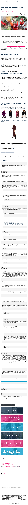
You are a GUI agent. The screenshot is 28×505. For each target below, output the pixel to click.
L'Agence (2, 107)
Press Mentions (4, 474)
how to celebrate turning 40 (6, 463)
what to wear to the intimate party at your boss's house (14, 48)
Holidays (9, 11)
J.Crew (5, 107)
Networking (12, 11)
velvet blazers (7, 106)
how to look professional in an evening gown (13, 47)
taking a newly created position (7, 464)
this (23, 64)
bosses (13, 151)
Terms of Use (3, 489)
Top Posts (3, 475)
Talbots (8, 107)
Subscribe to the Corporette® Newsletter (7, 476)
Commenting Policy (4, 488)
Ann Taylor (12, 107)
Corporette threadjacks (10, 466)
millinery (21, 396)
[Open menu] (26, 1)
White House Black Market (17, 108)
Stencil (13, 148)
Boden (25, 106)
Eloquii (25, 108)
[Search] (26, 402)
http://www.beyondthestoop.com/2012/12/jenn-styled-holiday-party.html (10, 282)
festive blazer (3, 71)
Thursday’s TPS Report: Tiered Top (6, 156)
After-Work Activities (4, 11)
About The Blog (4, 473)
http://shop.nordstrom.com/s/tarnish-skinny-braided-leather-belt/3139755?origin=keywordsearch (15, 224)
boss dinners (3, 151)
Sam (1, 388)
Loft (10, 108)
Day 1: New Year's (14, 147)
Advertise (3, 482)
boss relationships (8, 151)
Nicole (2, 393)
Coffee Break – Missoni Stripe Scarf (21, 156)
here (18, 466)
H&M (12, 108)
